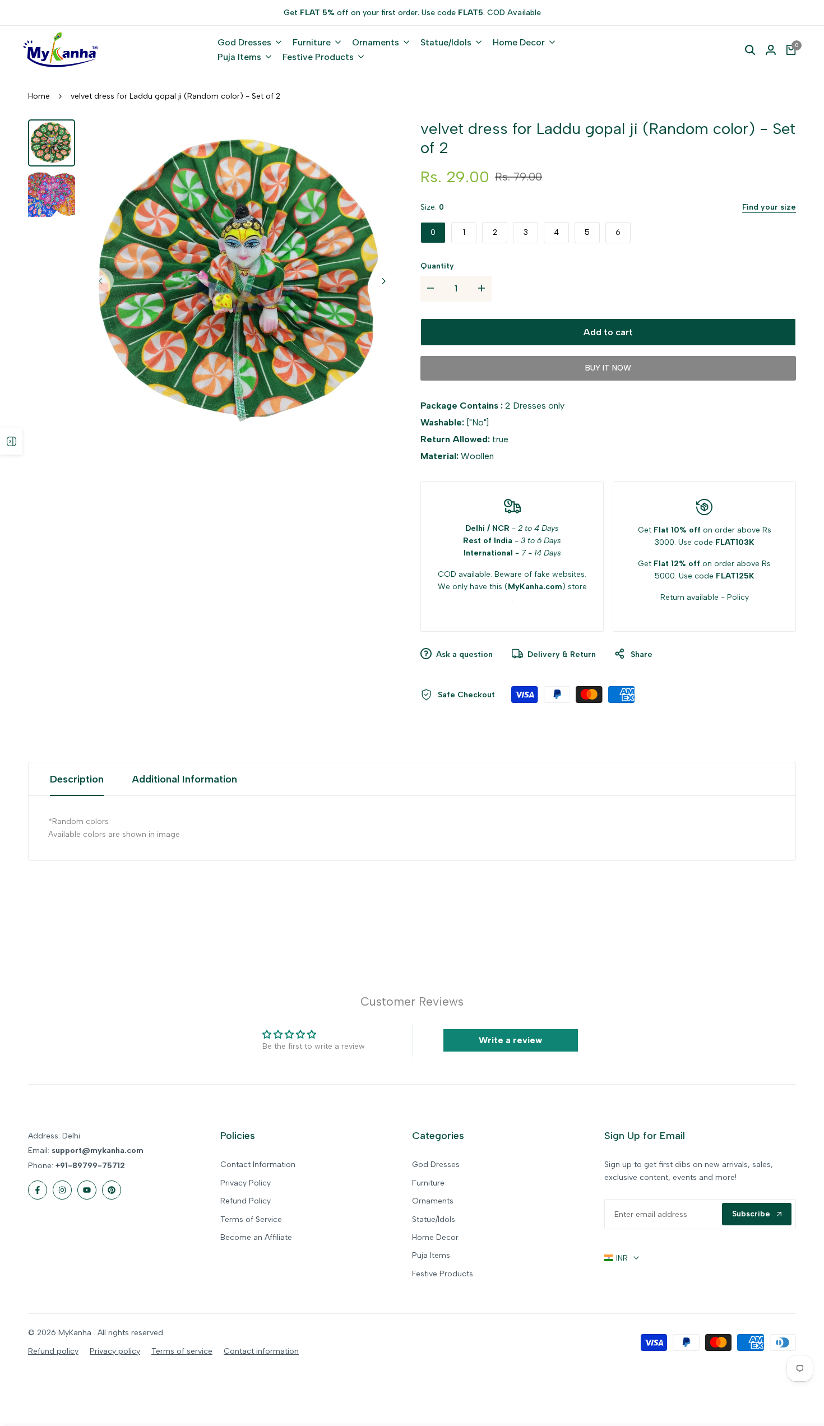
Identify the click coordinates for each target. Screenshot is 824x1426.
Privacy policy (115, 1351)
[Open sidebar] (11, 441)
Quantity (437, 266)
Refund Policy (245, 1201)
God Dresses (436, 1164)
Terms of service (181, 1351)
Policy (738, 597)
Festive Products (442, 1274)
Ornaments (432, 1201)
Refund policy (53, 1351)
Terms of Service (251, 1219)
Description (77, 779)
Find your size (769, 207)
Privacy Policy (245, 1183)
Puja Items (431, 1255)
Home (39, 96)
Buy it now (608, 368)
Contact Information (257, 1164)
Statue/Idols (433, 1219)
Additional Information (184, 779)
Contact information (261, 1351)
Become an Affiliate (256, 1237)
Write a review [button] (510, 1040)
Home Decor (435, 1237)
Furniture (428, 1183)
